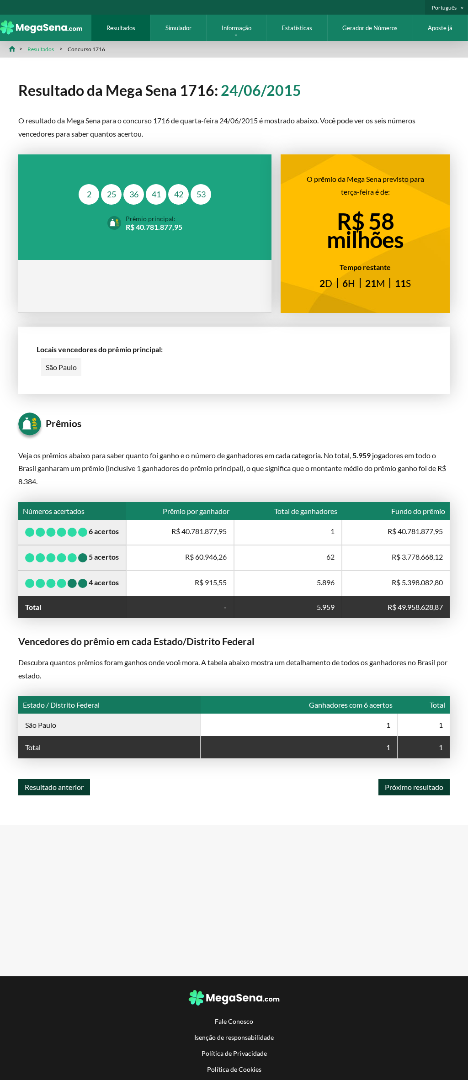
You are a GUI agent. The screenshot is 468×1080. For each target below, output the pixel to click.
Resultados (120, 28)
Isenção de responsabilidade (234, 1037)
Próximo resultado (414, 787)
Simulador (178, 28)
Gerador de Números (370, 28)
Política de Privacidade (234, 1053)
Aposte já (440, 28)
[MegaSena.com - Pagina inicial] (45, 31)
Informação (236, 28)
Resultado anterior (54, 787)
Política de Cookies (234, 1069)
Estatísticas (297, 28)
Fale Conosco (234, 1021)
